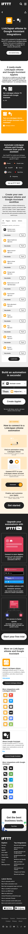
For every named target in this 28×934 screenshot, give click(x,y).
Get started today (14, 52)
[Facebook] (3, 927)
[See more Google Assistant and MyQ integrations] (8, 779)
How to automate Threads (8, 898)
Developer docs (6, 864)
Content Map (5, 857)
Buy (3, 751)
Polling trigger (12, 231)
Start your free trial (14, 636)
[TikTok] (21, 927)
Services (4, 845)
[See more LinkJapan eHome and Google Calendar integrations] (8, 718)
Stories (3, 847)
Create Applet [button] (14, 401)
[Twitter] (17, 927)
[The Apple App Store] (8, 908)
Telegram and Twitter (19, 871)
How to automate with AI (8, 881)
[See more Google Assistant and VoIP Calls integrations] (8, 797)
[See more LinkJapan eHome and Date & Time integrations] (8, 706)
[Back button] (2, 12)
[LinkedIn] (7, 927)
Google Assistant (14, 31)
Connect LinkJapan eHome (13, 683)
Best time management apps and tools (12, 886)
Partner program (21, 918)
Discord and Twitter (19, 874)
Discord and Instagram (20, 845)
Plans (3, 862)
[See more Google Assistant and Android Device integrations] (8, 785)
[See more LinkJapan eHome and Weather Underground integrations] (8, 712)
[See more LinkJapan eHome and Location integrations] (8, 700)
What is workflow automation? (10, 888)
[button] (25, 4)
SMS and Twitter (18, 861)
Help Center (5, 855)
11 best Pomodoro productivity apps (11, 895)
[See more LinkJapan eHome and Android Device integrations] (8, 724)
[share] (25, 12)
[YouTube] (14, 927)
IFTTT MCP (4, 852)
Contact (8, 921)
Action (10, 241)
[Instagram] (10, 927)
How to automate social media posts (11, 900)
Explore (4, 843)
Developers (5, 918)
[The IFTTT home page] (6, 3)
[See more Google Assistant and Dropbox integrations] (8, 791)
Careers (12, 918)
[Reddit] (25, 927)
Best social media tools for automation (12, 903)
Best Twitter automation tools (9, 883)
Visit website (6, 678)
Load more (14, 359)
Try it (22, 235)
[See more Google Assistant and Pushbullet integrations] (8, 774)
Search (3, 859)
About (20, 921)
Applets (4, 850)
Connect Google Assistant (12, 756)
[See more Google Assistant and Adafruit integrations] (8, 768)
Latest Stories (7, 879)
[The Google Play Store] (20, 908)
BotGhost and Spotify (20, 859)
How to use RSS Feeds (8, 891)
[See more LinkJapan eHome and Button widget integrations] (8, 695)
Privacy (14, 921)
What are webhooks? (7, 893)
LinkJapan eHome (12, 28)
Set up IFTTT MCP (14, 183)
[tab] (3, 221)
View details (7, 235)
